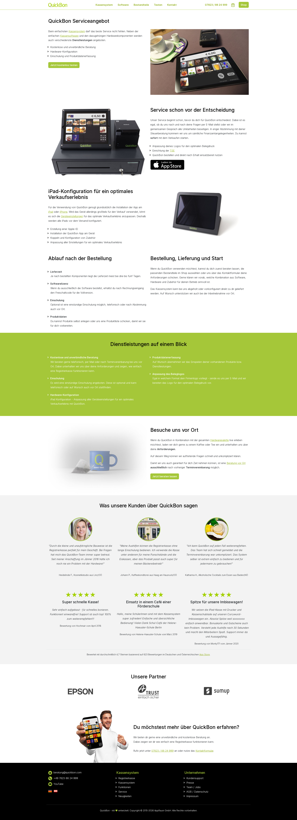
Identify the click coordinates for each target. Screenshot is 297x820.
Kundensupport (194, 778)
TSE (172, 150)
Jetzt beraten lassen (164, 476)
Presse (190, 782)
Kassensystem (104, 4)
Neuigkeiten (124, 796)
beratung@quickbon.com (68, 772)
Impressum (192, 796)
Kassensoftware (69, 35)
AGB (189, 791)
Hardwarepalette (219, 440)
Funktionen (124, 787)
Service (122, 791)
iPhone (63, 211)
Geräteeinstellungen (72, 216)
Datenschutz (201, 791)
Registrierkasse (126, 778)
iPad (50, 211)
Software (123, 4)
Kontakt (172, 4)
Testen (158, 4)
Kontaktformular (204, 750)
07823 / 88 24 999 (216, 4)
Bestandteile (141, 4)
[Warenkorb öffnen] (233, 5)
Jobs (198, 787)
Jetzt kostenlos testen (63, 65)
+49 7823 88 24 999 (66, 778)
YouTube (58, 783)
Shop (244, 4)
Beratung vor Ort (236, 463)
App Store (204, 654)
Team (189, 787)
